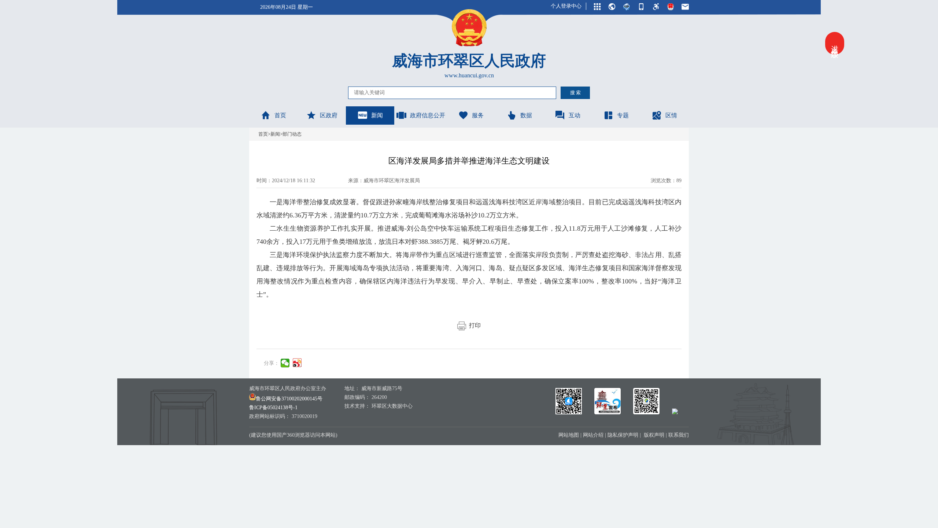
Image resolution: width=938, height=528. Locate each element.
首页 (280, 115)
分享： (271, 363)
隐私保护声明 (623, 435)
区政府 (328, 115)
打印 (473, 325)
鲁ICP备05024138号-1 (273, 407)
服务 (478, 115)
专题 (623, 115)
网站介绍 (593, 435)
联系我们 (678, 435)
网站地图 (568, 435)
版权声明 (654, 435)
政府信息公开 (427, 115)
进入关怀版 (835, 43)
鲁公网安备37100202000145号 (289, 399)
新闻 (377, 115)
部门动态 (292, 134)
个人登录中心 (566, 6)
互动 (574, 115)
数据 (526, 115)
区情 (671, 115)
